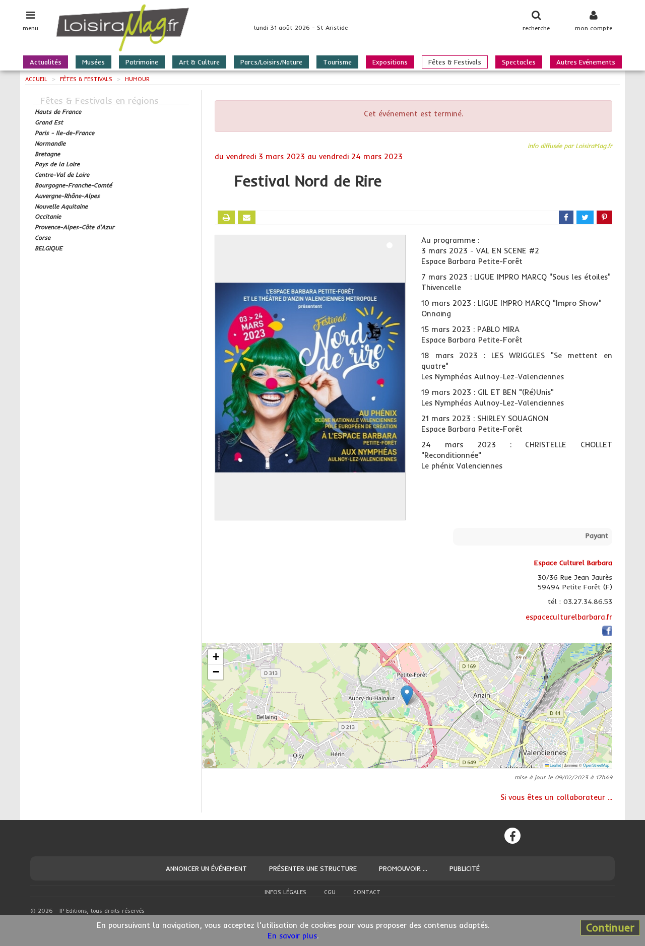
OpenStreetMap (596, 765)
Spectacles (519, 62)
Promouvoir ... (403, 868)
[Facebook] (512, 836)
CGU (330, 892)
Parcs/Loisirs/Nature (271, 62)
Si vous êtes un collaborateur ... (556, 797)
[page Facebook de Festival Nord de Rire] (607, 632)
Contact (366, 892)
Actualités (45, 62)
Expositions (390, 62)
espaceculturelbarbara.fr (569, 617)
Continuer (610, 927)
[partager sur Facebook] (566, 217)
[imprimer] (226, 217)
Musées (93, 62)
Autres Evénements (585, 62)
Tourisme (337, 62)
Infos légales (285, 892)
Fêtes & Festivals (454, 62)
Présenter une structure (313, 868)
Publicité (464, 868)
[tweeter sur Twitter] (585, 217)
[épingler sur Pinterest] (604, 217)
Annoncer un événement (206, 868)
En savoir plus (292, 935)
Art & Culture (199, 62)
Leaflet (555, 765)
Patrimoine (141, 62)
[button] (407, 695)
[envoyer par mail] (246, 217)
